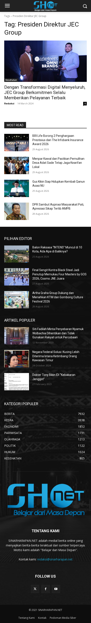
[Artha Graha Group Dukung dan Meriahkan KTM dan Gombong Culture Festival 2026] (16, 299)
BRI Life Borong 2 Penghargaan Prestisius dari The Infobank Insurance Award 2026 (57, 140)
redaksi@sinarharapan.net (55, 559)
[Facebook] (45, 589)
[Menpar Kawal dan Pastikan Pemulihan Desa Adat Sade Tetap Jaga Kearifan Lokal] (16, 165)
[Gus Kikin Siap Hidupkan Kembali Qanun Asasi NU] (16, 188)
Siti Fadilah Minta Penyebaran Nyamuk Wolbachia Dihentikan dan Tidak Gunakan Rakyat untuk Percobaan (58, 333)
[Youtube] (56, 589)
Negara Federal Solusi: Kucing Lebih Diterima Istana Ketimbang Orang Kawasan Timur (55, 356)
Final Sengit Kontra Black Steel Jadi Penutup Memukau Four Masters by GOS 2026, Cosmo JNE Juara (59, 274)
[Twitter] (35, 589)
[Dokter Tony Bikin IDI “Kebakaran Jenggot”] (16, 381)
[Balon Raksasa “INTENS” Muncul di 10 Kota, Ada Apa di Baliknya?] (16, 254)
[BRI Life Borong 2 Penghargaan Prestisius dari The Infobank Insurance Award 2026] (16, 142)
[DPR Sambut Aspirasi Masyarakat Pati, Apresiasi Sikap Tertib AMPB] (16, 211)
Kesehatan (11, 79)
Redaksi (9, 103)
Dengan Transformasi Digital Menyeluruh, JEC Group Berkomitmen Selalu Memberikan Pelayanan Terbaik (44, 92)
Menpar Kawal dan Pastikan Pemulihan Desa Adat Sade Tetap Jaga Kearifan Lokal (58, 163)
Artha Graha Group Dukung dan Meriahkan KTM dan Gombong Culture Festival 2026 (57, 297)
